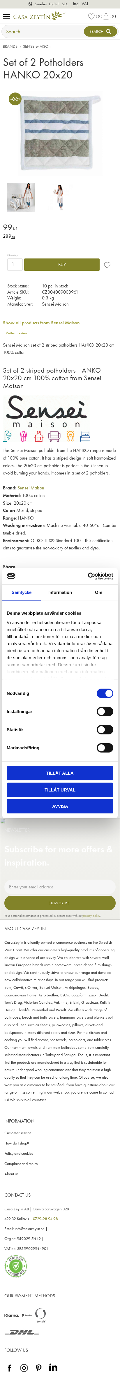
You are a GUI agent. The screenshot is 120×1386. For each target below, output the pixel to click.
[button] (8, 17)
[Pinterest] (38, 1371)
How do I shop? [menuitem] (16, 1143)
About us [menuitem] (11, 1173)
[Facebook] (9, 1371)
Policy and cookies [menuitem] (18, 1153)
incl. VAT (81, 4)
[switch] (105, 711)
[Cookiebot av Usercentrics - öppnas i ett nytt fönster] (87, 576)
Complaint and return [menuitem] (21, 1163)
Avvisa (60, 806)
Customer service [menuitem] (17, 1132)
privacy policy (91, 916)
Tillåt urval (60, 789)
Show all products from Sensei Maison (41, 323)
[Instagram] (24, 1371)
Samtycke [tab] (21, 592)
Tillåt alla (60, 773)
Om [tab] (98, 592)
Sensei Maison (30, 488)
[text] (60, 228)
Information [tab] (60, 592)
